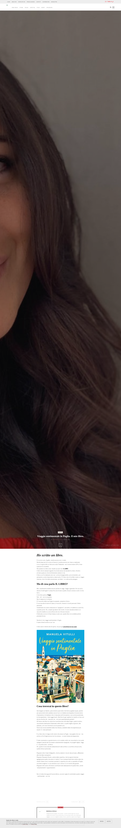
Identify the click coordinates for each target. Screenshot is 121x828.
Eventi (43, 7)
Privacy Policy (34, 824)
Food (38, 7)
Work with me (21, 1)
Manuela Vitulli (57, 539)
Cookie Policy (25, 824)
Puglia (26, 7)
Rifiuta (101, 821)
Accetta (109, 821)
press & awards (31, 1)
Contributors (45, 1)
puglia (60, 532)
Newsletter (54, 1)
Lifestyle (32, 7)
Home (8, 1)
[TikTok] (113, 1)
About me (14, 1)
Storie (21, 7)
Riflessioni (49, 7)
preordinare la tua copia (70, 626)
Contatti (38, 1)
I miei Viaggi (15, 7)
